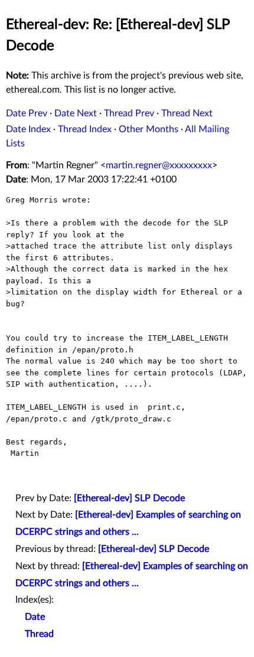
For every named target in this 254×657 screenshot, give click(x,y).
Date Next (75, 113)
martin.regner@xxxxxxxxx (159, 165)
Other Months (148, 129)
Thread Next (187, 113)
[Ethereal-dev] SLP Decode (129, 498)
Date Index (28, 129)
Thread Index (85, 129)
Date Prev (26, 113)
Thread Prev (129, 113)
